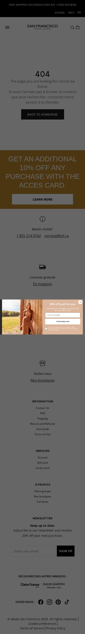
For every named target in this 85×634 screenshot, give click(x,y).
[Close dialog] (80, 302)
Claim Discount (62, 321)
